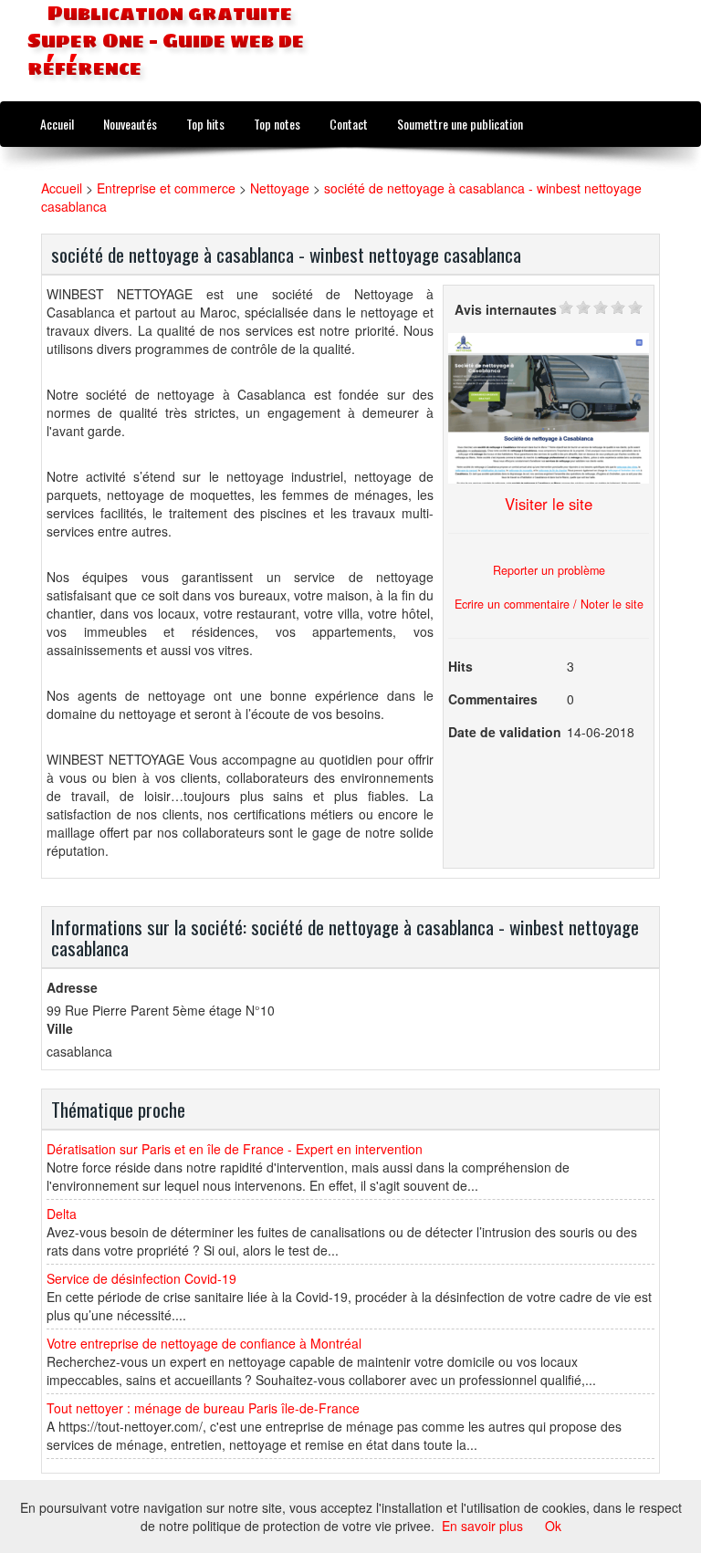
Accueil (57, 123)
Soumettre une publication (460, 123)
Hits (460, 666)
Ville (60, 1028)
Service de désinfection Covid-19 (141, 1278)
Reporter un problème (549, 570)
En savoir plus (482, 1526)
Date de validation (504, 732)
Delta (62, 1213)
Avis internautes (506, 309)
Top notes (277, 123)
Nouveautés (130, 123)
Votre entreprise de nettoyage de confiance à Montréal (204, 1343)
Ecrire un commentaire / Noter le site (549, 604)
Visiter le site (548, 504)
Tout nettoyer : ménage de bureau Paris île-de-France (203, 1408)
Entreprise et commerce (166, 188)
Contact (349, 123)
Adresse (72, 987)
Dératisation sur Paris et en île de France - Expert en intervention (235, 1149)
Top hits (205, 123)
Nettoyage (279, 188)
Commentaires (493, 699)
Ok (553, 1526)
